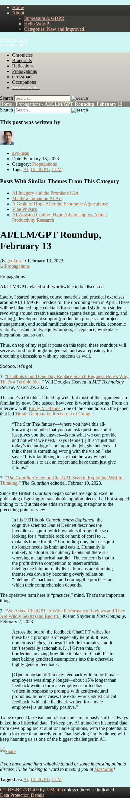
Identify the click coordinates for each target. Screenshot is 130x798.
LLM (56, 169)
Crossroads (22, 76)
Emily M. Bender (45, 408)
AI (25, 169)
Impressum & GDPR (44, 18)
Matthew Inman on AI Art (37, 198)
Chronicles (22, 55)
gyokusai (20, 153)
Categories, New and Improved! (55, 29)
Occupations (24, 82)
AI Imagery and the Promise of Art (45, 193)
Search (6, 98)
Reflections (23, 65)
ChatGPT (40, 169)
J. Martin (54, 789)
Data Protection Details (22, 795)
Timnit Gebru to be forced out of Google (54, 413)
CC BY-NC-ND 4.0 (19, 789)
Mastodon (103, 769)
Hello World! (36, 23)
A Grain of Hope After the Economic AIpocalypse (60, 203)
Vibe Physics (24, 209)
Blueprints (22, 60)
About (18, 12)
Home (18, 7)
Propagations (24, 71)
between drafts (14, 39)
